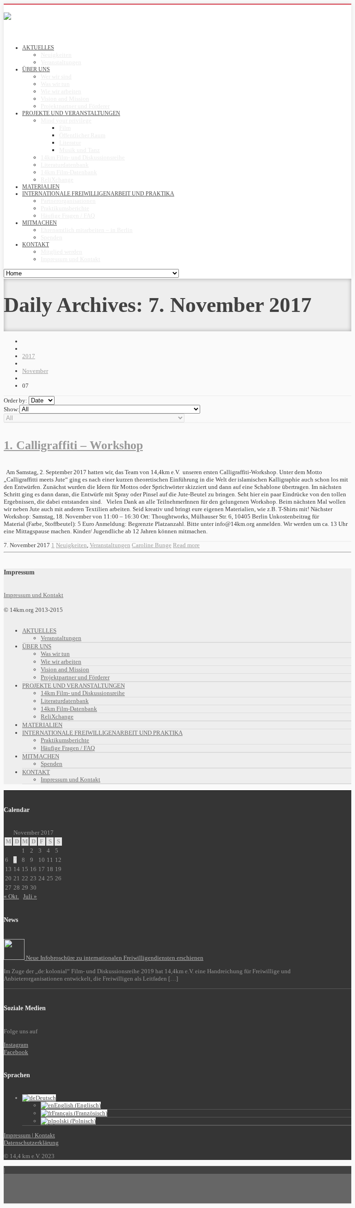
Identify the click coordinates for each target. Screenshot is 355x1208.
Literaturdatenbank (65, 164)
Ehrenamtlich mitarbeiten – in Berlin (87, 229)
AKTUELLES (39, 630)
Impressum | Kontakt (29, 1135)
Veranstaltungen (61, 62)
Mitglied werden (61, 251)
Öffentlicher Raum (82, 135)
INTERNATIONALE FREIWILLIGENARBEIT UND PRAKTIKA (102, 732)
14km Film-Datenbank (69, 172)
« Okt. (11, 896)
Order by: (15, 400)
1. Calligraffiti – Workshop (73, 445)
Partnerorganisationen (68, 200)
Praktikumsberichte (65, 208)
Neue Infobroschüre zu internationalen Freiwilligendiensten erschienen (113, 957)
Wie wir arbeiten (61, 91)
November (35, 370)
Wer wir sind (56, 76)
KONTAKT (36, 772)
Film (65, 127)
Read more (186, 545)
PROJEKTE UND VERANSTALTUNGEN (73, 685)
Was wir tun (55, 83)
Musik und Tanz (79, 149)
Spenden (51, 237)
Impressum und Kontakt (70, 259)
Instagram (16, 1044)
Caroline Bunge (151, 545)
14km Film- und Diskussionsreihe (83, 157)
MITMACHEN (40, 756)
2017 (28, 356)
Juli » (30, 896)
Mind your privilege (66, 120)
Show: (11, 409)
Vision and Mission (65, 98)
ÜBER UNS (36, 646)
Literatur (70, 142)
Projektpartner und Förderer (75, 106)
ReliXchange (57, 179)
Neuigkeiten (56, 54)
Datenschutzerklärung (31, 1142)
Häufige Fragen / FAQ (68, 215)
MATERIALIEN (42, 724)
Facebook (16, 1052)
